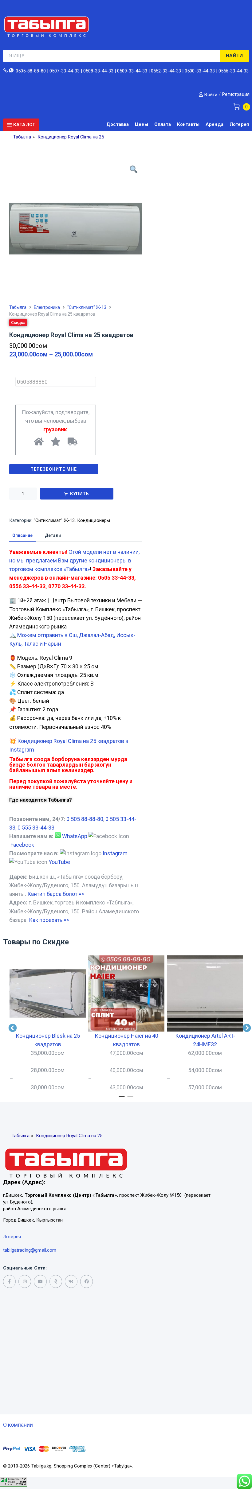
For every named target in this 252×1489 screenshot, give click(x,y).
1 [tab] (122, 1099)
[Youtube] (40, 1281)
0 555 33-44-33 (36, 827)
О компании (18, 1424)
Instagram (115, 853)
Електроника (47, 307)
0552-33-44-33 (166, 71)
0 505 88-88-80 (84, 819)
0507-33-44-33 (64, 71)
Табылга (17, 307)
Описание (22, 535)
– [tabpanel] (45, 1061)
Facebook (22, 845)
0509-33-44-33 (132, 71)
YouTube (59, 862)
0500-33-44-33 (200, 71)
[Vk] (71, 1281)
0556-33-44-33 (234, 71)
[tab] (22, 535)
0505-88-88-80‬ (31, 71)
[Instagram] (24, 1281)
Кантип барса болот (55, 894)
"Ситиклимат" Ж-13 (86, 307)
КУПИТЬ (79, 493)
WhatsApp (74, 836)
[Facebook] (86, 1281)
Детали (53, 535)
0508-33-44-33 (98, 71)
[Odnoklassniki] (55, 1281)
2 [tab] (130, 1099)
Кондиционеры (93, 520)
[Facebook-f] (9, 1281)
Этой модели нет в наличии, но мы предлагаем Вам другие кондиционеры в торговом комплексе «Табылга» (74, 560)
